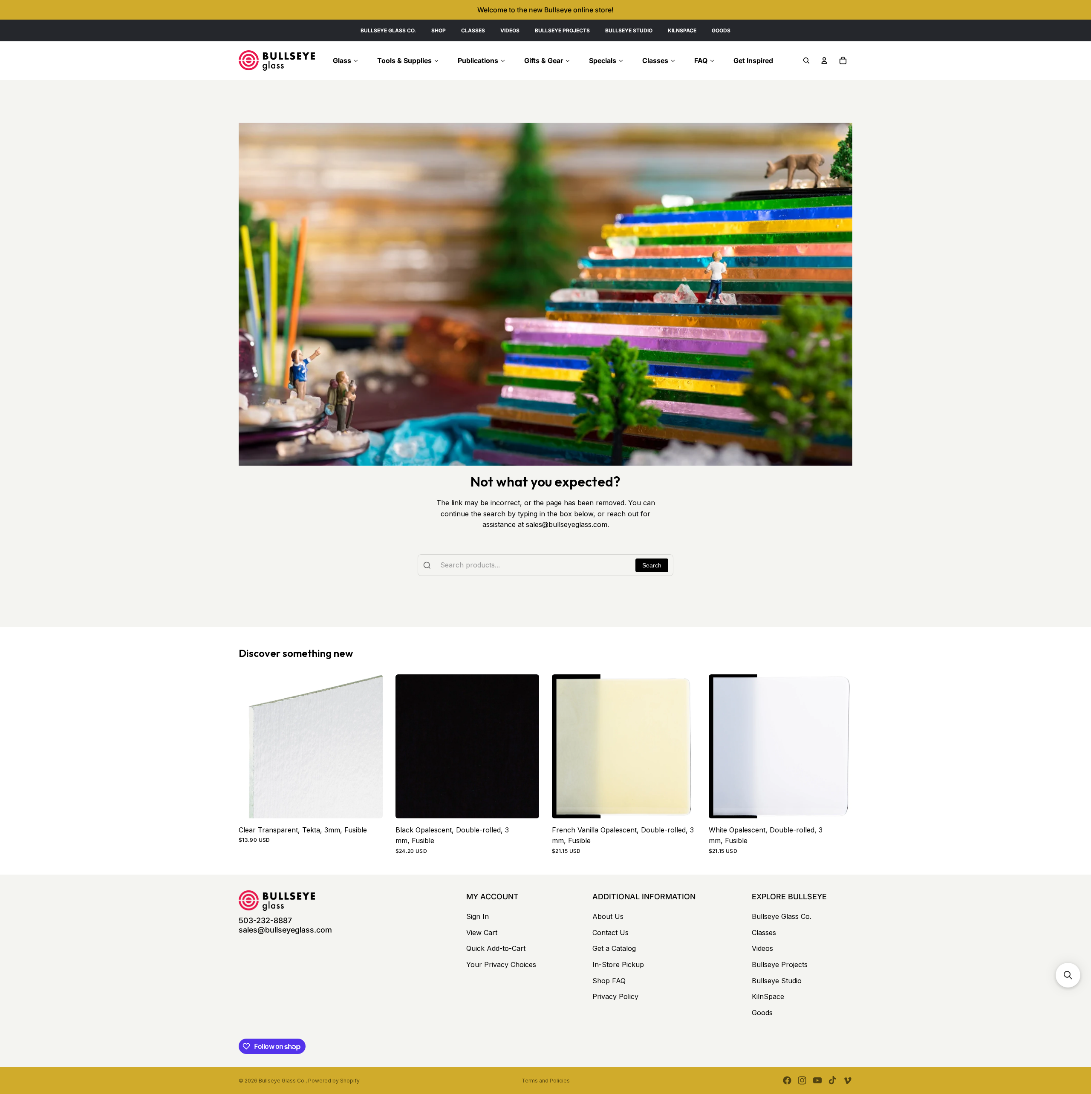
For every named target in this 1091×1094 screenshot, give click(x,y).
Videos (762, 948)
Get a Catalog (614, 948)
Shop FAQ (609, 980)
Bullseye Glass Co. (781, 916)
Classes (764, 932)
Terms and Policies (546, 1080)
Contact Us (610, 932)
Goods (762, 1012)
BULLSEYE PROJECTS (562, 30)
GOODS (721, 30)
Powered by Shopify (334, 1080)
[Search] (806, 60)
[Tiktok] (832, 1080)
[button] (1068, 975)
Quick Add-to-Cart (495, 948)
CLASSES (473, 30)
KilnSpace (768, 996)
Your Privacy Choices (501, 964)
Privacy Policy (615, 996)
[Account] (824, 60)
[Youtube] (817, 1080)
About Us (607, 916)
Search (651, 565)
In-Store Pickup (618, 964)
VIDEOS (510, 30)
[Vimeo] (847, 1080)
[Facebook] (787, 1080)
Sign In (477, 916)
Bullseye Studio (777, 980)
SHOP (438, 30)
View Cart (481, 932)
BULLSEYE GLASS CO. (388, 30)
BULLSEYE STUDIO (628, 30)
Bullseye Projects (780, 964)
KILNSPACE (682, 30)
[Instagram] (802, 1080)
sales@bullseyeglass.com (285, 929)
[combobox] (545, 565)
